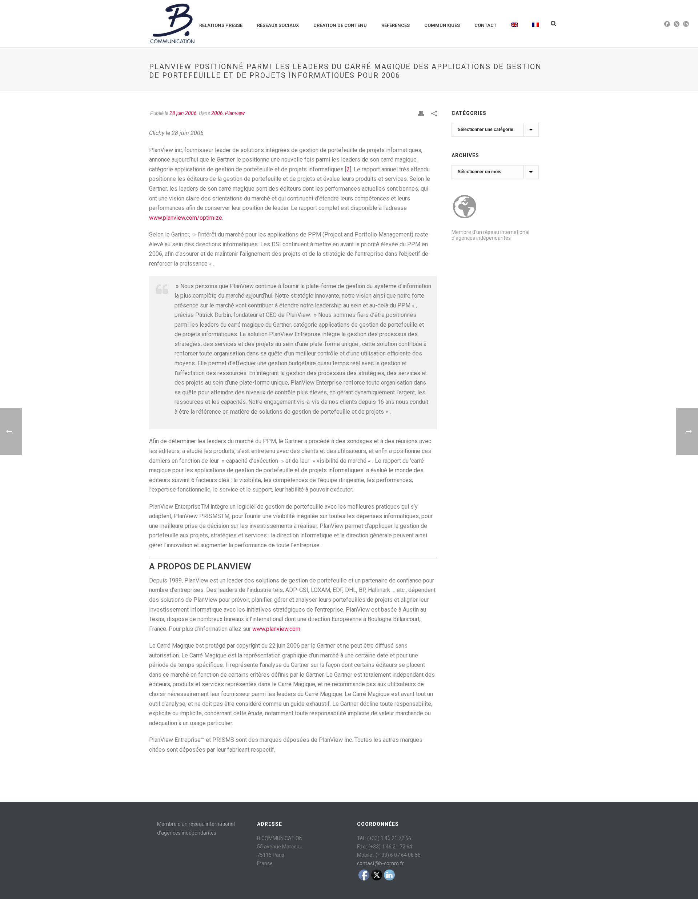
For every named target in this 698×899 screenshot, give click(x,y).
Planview (235, 113)
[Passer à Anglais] (514, 23)
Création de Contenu (340, 25)
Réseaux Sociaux (278, 25)
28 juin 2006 (183, 113)
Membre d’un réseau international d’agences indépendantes (490, 235)
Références (395, 25)
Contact (485, 25)
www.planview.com (276, 628)
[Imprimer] (421, 113)
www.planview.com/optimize (185, 217)
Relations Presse (220, 25)
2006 (217, 113)
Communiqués (442, 25)
